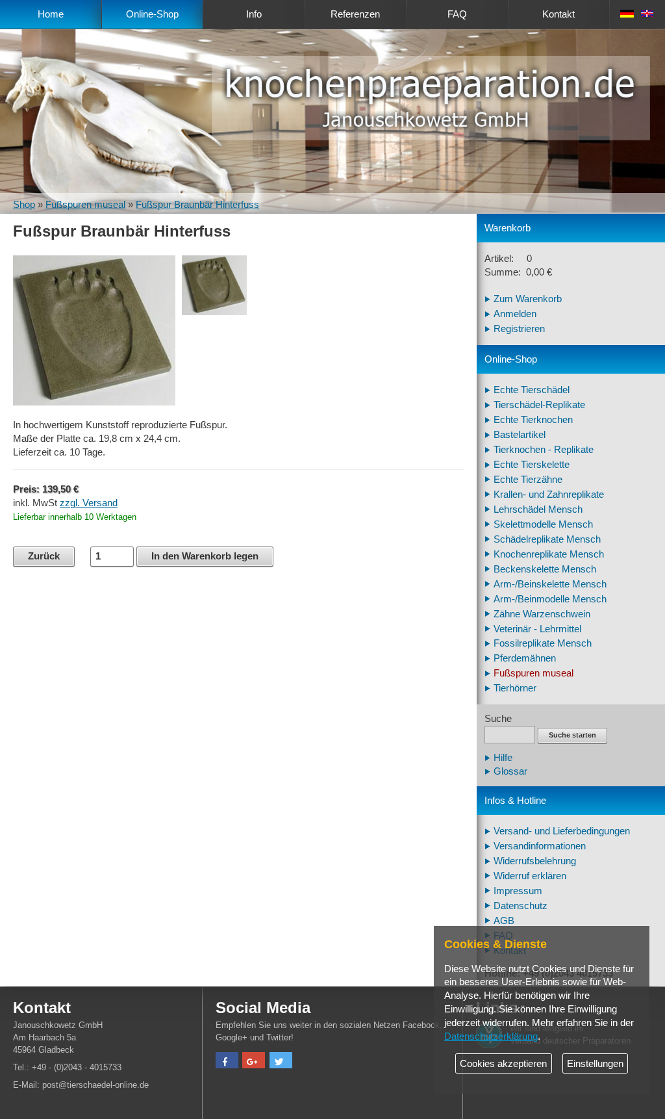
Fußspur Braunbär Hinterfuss (197, 204)
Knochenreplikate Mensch (549, 554)
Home (51, 14)
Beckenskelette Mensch (545, 569)
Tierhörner (515, 688)
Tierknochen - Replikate (544, 449)
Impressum (518, 891)
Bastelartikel (520, 435)
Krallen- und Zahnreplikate (549, 494)
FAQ (457, 14)
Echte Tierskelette (532, 464)
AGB (504, 921)
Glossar (510, 771)
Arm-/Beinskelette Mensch (550, 584)
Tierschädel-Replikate (539, 405)
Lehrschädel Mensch (538, 509)
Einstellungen (595, 1064)
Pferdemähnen (525, 658)
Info (254, 14)
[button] (227, 1062)
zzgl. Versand (89, 503)
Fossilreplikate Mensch (543, 643)
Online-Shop (152, 14)
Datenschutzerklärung (491, 1036)
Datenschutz (520, 906)
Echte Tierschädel (532, 390)
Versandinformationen (540, 846)
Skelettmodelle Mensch (543, 524)
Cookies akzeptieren (503, 1064)
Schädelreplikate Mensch (547, 539)
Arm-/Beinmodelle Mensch (550, 599)
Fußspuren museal (85, 204)
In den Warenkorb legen (204, 556)
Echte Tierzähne (528, 479)
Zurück (44, 556)
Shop (24, 204)
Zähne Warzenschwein (542, 614)
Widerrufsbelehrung (535, 861)
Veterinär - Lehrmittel (537, 629)
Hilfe (503, 757)
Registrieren (519, 329)
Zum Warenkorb (528, 299)
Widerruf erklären (530, 876)
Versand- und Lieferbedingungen (562, 831)
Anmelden (515, 314)
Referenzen (355, 14)
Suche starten (572, 735)
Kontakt (558, 14)
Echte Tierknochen (533, 420)
